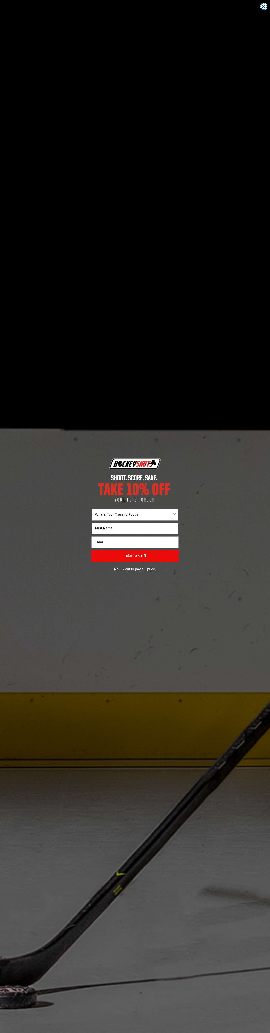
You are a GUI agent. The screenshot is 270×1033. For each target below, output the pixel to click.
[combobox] (134, 514)
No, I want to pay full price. (135, 569)
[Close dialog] (264, 6)
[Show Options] (175, 514)
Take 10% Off (135, 556)
